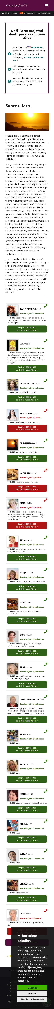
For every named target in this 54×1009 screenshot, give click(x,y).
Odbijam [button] (32, 993)
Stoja (23, 569)
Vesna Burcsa (27, 380)
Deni (22, 910)
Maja (22, 499)
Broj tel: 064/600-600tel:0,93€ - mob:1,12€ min (27, 325)
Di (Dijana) (25, 439)
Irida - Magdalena (29, 696)
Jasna (23, 790)
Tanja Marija (27, 305)
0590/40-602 (35, 13)
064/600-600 (37, 47)
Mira (22, 820)
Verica (23, 880)
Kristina (24, 410)
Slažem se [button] (32, 988)
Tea (22, 730)
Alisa (22, 760)
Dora (22, 631)
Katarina (25, 469)
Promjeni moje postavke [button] (32, 999)
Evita (23, 850)
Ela (22, 340)
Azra (22, 599)
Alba (22, 663)
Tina (22, 536)
